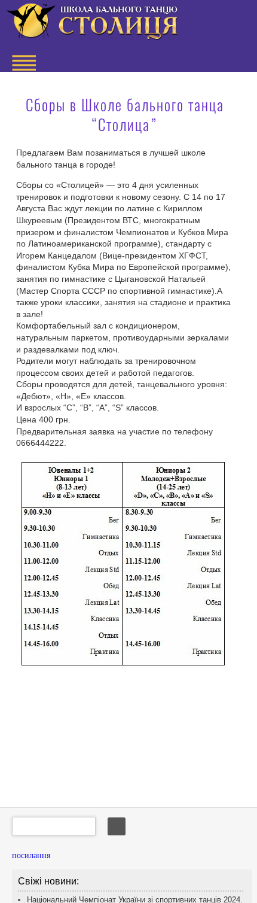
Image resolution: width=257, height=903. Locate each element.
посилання (31, 855)
